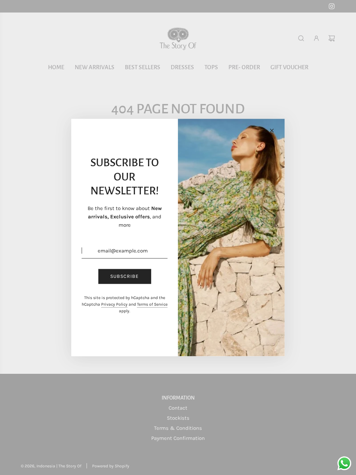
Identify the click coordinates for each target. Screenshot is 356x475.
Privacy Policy (114, 303)
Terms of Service (152, 303)
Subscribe (124, 276)
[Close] (272, 130)
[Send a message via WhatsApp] (344, 463)
